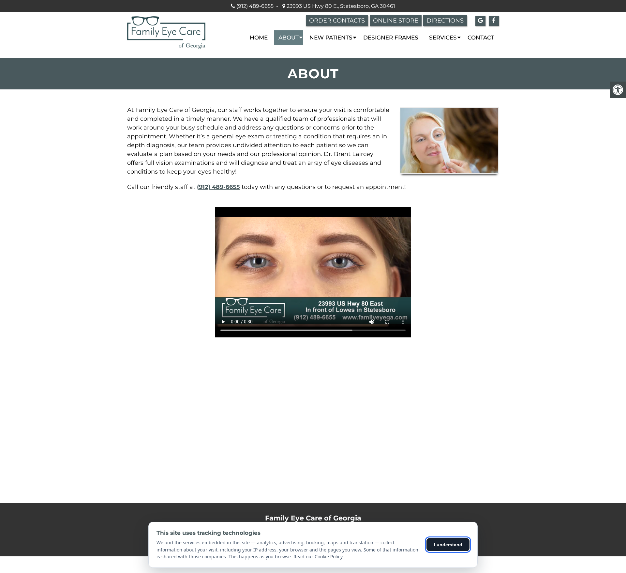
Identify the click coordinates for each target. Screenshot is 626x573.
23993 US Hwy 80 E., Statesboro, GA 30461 (340, 6)
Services (443, 37)
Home (259, 37)
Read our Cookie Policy (317, 556)
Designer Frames (390, 37)
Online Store (395, 20)
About (288, 37)
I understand (448, 544)
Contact (481, 37)
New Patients (330, 37)
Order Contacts (337, 20)
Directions (445, 20)
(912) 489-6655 (255, 6)
